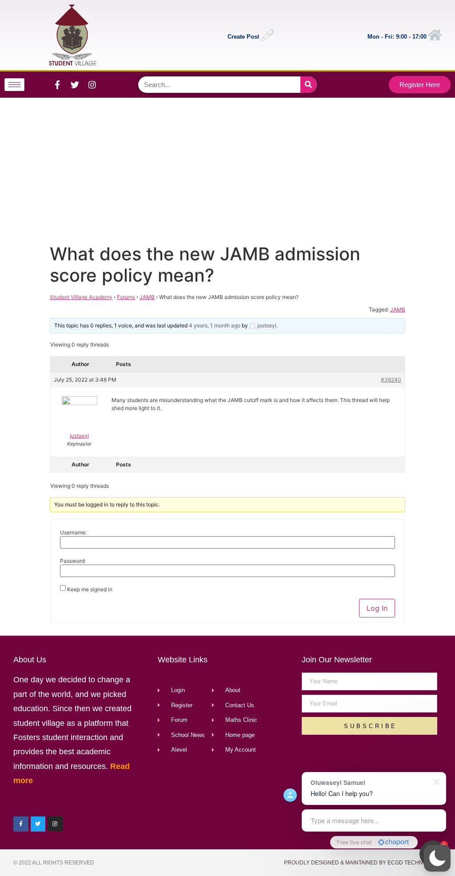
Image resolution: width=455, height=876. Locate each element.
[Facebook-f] (57, 84)
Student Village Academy (81, 297)
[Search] (308, 84)
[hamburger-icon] (14, 84)
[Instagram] (92, 84)
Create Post (243, 36)
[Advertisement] (225, 169)
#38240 (391, 379)
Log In (377, 608)
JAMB (147, 297)
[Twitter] (74, 84)
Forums (126, 297)
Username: (73, 532)
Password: (73, 561)
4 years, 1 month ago (214, 325)
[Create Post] (267, 35)
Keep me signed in (89, 589)
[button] (437, 858)
